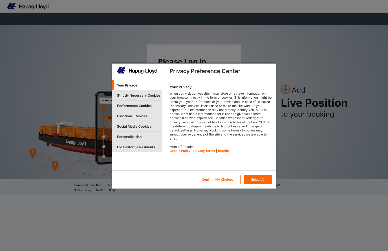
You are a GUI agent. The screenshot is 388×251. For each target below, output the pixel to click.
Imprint (223, 151)
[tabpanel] (220, 120)
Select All (258, 179)
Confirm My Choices (218, 179)
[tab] (137, 85)
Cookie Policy (180, 151)
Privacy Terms (204, 151)
